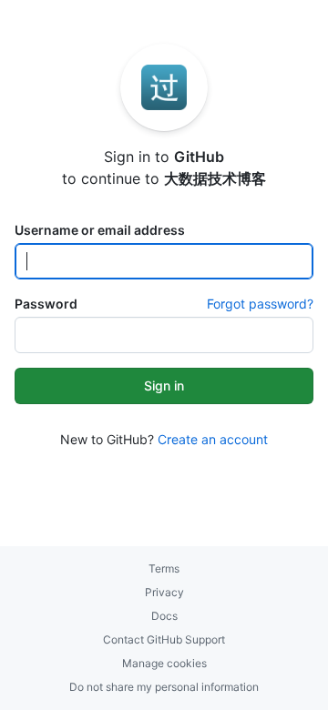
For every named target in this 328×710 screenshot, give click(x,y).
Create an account (213, 439)
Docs (164, 616)
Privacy (164, 592)
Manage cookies (164, 663)
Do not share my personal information (164, 687)
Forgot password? (260, 303)
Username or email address (100, 230)
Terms (164, 568)
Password (46, 303)
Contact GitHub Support (164, 639)
